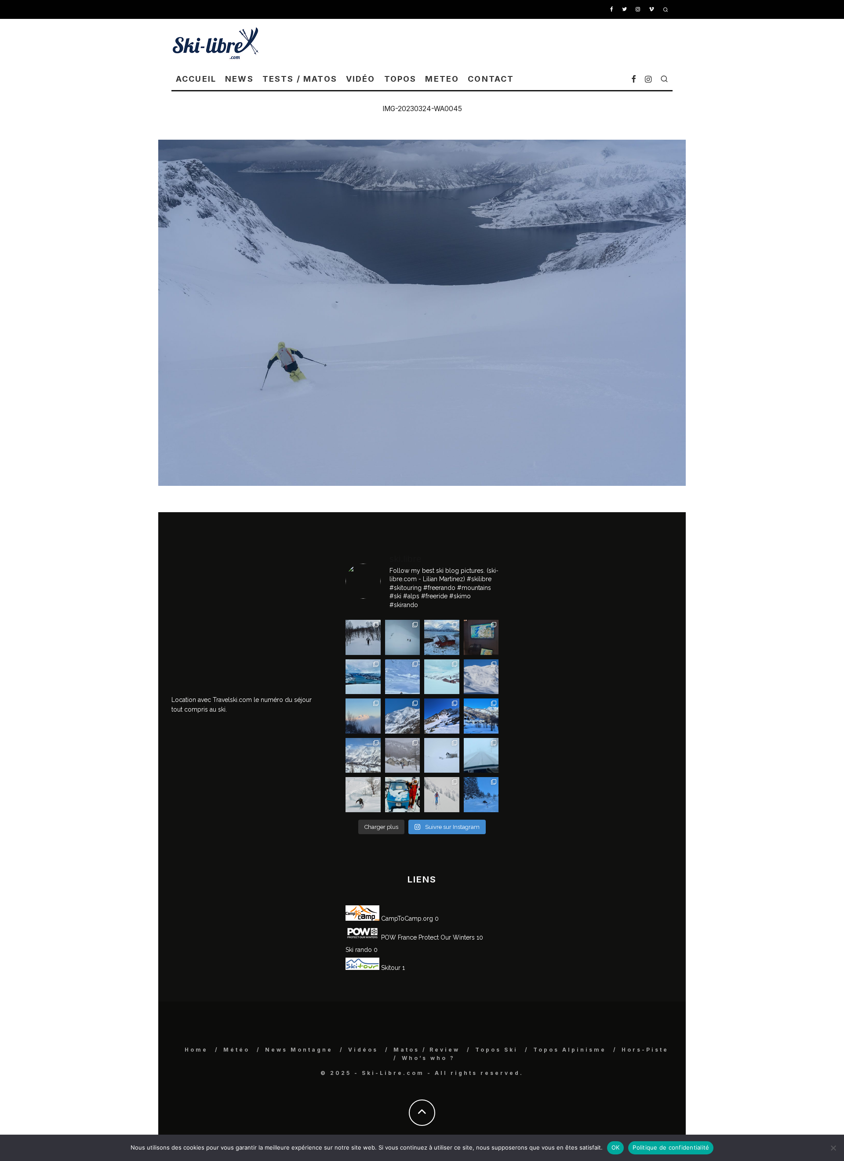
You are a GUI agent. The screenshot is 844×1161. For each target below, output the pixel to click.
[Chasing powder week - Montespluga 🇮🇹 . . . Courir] (481, 755)
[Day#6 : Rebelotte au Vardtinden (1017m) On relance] (363, 637)
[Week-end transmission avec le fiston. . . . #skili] (402, 676)
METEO (442, 78)
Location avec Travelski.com (211, 699)
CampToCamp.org (406, 918)
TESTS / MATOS (299, 78)
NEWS (239, 78)
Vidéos (363, 1049)
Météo (236, 1049)
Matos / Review (426, 1049)
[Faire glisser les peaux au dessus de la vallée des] (441, 676)
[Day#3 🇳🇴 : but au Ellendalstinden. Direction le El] (441, 637)
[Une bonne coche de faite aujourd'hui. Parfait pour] (481, 794)
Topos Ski (496, 1049)
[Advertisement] (513, 43)
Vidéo (360, 78)
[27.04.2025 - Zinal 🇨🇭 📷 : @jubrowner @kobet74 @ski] (402, 716)
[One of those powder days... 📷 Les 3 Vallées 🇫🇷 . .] (481, 676)
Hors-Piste (645, 1049)
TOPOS (400, 78)
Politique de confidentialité (671, 1147)
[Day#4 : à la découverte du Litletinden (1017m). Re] (402, 637)
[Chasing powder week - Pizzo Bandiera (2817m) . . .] (481, 716)
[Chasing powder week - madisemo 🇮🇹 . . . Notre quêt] (363, 794)
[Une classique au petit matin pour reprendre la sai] (363, 716)
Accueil (196, 78)
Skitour (389, 967)
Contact (491, 78)
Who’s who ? (428, 1058)
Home (196, 1049)
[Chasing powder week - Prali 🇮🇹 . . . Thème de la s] (402, 794)
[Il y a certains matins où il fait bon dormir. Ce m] (441, 794)
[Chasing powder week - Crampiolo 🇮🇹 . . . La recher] (402, 755)
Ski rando (359, 949)
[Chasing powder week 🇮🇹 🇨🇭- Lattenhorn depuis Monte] (441, 755)
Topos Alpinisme (569, 1049)
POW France (398, 937)
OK (615, 1147)
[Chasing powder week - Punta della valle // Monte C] (363, 755)
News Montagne (299, 1049)
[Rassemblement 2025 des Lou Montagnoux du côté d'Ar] (441, 716)
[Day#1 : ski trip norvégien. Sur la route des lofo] (363, 676)
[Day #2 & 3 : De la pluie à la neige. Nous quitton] (481, 637)
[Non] (833, 1147)
